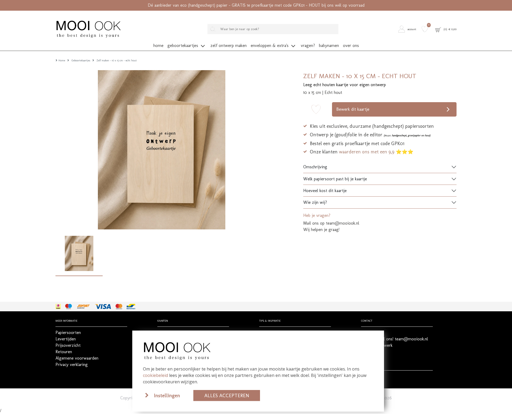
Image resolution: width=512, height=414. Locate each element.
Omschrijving (315, 166)
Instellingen (167, 395)
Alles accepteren (226, 395)
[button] (408, 29)
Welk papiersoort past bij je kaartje (335, 178)
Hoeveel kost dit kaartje (325, 190)
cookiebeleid (155, 375)
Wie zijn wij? (315, 202)
